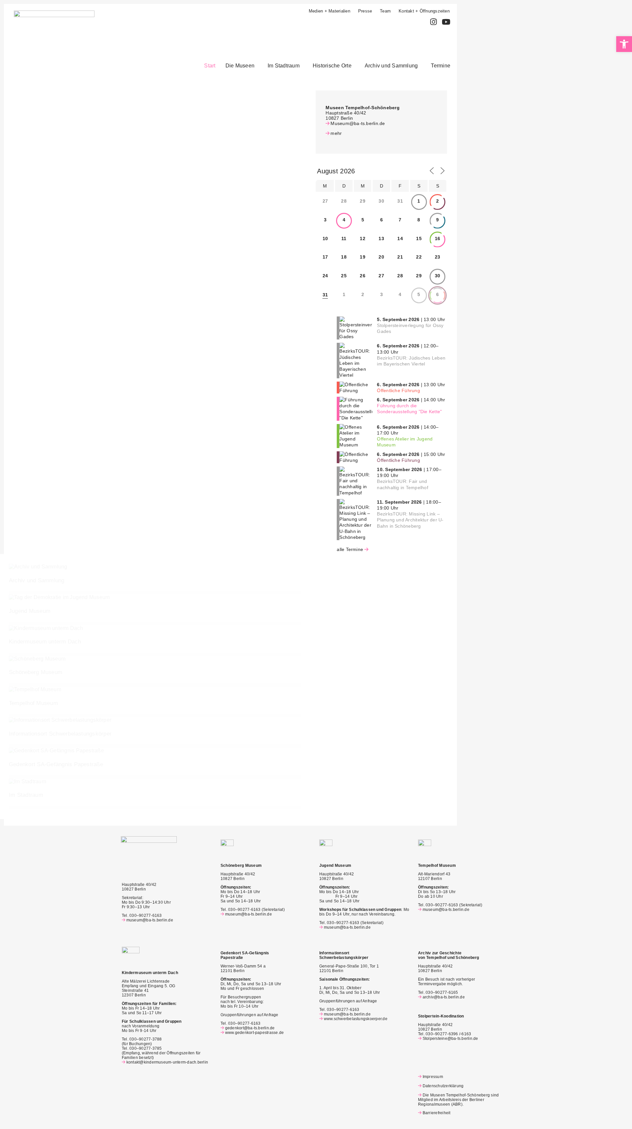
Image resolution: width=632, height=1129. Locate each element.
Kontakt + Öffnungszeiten (424, 11)
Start (209, 65)
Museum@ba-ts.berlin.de (357, 123)
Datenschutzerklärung (443, 1086)
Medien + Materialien (329, 11)
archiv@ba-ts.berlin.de (444, 997)
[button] (242, 66)
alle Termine (350, 549)
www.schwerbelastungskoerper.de (355, 1018)
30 (437, 275)
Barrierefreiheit (436, 1113)
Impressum (433, 1076)
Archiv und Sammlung (391, 65)
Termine (440, 65)
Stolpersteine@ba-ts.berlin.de (450, 1038)
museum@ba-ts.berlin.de (149, 920)
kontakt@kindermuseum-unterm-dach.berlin (167, 1062)
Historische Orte (332, 65)
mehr (336, 133)
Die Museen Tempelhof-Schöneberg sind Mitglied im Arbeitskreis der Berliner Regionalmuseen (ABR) (458, 1100)
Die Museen (239, 65)
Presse (365, 11)
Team (385, 11)
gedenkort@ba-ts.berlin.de (250, 1028)
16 (437, 238)
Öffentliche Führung (398, 390)
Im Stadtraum (284, 65)
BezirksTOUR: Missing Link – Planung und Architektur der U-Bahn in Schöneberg (410, 519)
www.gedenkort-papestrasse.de (254, 1032)
